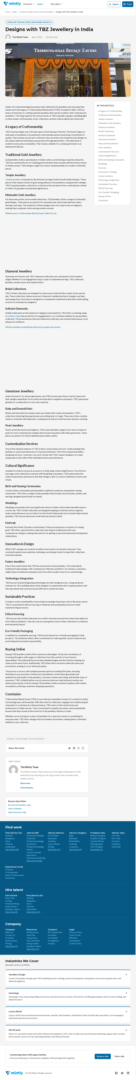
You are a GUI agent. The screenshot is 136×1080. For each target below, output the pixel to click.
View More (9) (75, 849)
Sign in (115, 4)
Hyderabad (10, 847)
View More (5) (33, 949)
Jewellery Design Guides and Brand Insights (36, 12)
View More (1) (54, 849)
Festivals (102, 168)
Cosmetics (73, 847)
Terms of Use (74, 935)
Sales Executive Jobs (17, 812)
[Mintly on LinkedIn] (128, 1073)
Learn (39, 4)
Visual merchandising (36, 858)
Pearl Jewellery (105, 147)
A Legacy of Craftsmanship (110, 111)
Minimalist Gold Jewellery (109, 123)
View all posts (26, 787)
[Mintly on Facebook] (116, 1073)
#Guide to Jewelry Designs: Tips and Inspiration (25, 739)
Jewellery (52, 841)
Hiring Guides (33, 943)
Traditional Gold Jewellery (110, 115)
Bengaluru (9, 838)
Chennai (8, 844)
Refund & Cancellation (74, 939)
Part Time (116, 838)
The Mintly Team (20, 37)
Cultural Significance (107, 155)
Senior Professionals (14, 875)
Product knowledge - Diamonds (36, 837)
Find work (27, 4)
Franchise (9, 938)
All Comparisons (55, 932)
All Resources (33, 932)
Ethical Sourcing (105, 188)
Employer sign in (12, 909)
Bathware (73, 838)
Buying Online (104, 196)
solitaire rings (14, 316)
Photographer (96, 844)
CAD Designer (96, 847)
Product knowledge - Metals (36, 848)
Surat (7, 841)
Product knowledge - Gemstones (36, 842)
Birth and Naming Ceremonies (111, 160)
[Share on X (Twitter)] (69, 748)
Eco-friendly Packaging (108, 192)
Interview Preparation (32, 936)
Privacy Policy (75, 932)
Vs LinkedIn (53, 938)
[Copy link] (83, 748)
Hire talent (55, 4)
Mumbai (8, 835)
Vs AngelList (53, 940)
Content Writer (97, 841)
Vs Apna (51, 943)
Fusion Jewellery (105, 176)
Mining (51, 847)
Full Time (116, 835)
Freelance (116, 844)
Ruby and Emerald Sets (108, 143)
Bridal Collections (106, 131)
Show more (25, 783)
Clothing (73, 844)
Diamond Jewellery (106, 127)
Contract (116, 841)
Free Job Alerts (33, 940)
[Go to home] (12, 4)
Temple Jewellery (105, 119)
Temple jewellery (13, 179)
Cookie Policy (75, 943)
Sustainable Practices (107, 184)
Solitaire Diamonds (106, 135)
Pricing (8, 901)
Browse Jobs (103, 1056)
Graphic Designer (98, 838)
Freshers (9, 869)
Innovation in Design (107, 172)
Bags (71, 835)
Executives (10, 878)
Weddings (102, 164)
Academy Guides (34, 946)
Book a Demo (11, 906)
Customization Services (108, 151)
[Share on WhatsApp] (78, 748)
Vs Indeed (52, 935)
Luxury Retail (54, 844)
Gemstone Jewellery (107, 139)
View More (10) (12, 849)
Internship (116, 847)
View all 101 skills (34, 861)
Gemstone (52, 838)
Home (7, 12)
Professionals (11, 872)
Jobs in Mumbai (15, 808)
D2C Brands (53, 835)
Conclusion (103, 200)
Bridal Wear (74, 841)
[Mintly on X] (122, 1073)
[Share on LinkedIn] (74, 748)
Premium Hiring (12, 903)
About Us (9, 932)
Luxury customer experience (34, 853)
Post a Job (9, 898)
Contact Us (10, 935)
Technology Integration (108, 180)
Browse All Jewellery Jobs (19, 805)
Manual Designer (98, 835)
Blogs (15, 12)
